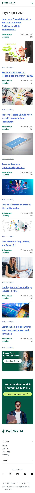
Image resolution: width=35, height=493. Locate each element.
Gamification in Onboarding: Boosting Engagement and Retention (16, 330)
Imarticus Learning (7, 35)
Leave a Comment (8, 67)
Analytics (5, 449)
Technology (6, 451)
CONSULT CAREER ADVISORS (15, 394)
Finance (4, 446)
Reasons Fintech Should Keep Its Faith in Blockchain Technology (17, 118)
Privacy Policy (24, 483)
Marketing (5, 454)
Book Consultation (12, 361)
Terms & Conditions (9, 483)
